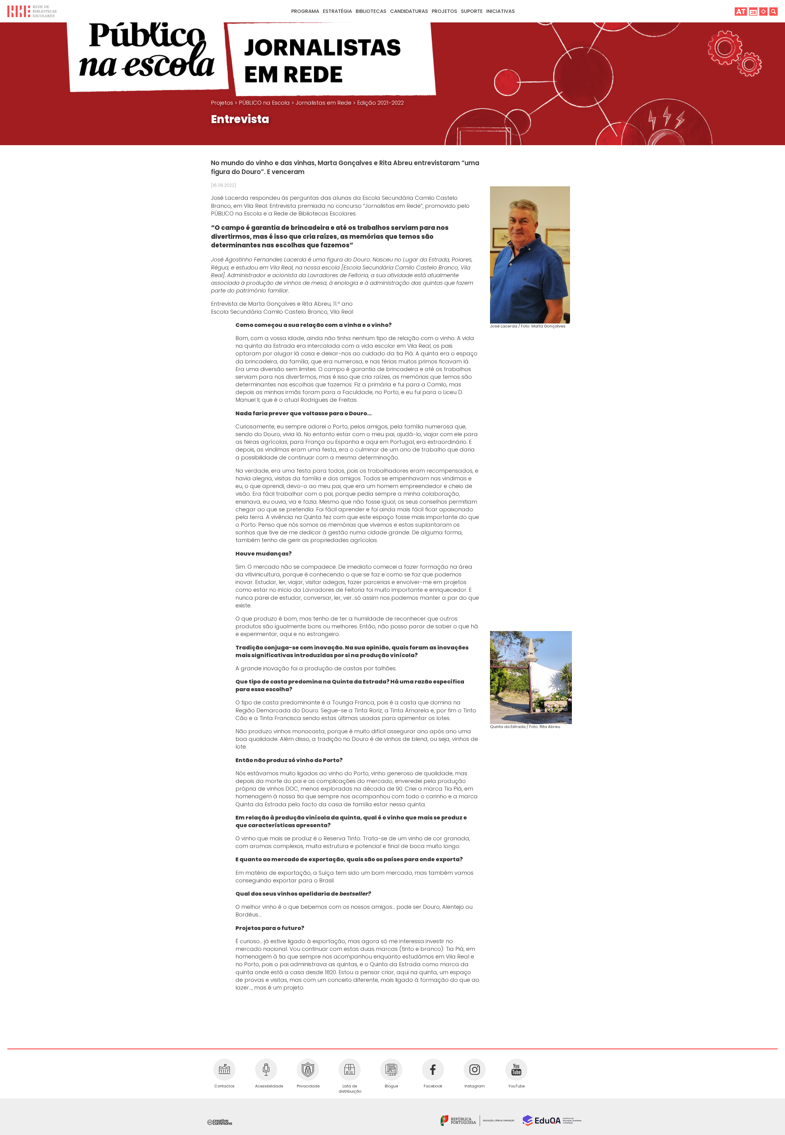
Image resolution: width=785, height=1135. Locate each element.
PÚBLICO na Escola (265, 103)
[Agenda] (753, 11)
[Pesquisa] (773, 11)
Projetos (444, 11)
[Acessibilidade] (266, 1070)
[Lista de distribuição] (350, 1070)
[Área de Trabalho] (741, 11)
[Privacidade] (308, 1070)
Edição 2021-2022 (380, 103)
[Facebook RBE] (433, 1070)
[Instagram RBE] (475, 1070)
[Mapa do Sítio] (763, 11)
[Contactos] (224, 1070)
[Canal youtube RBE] (516, 1070)
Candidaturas (409, 11)
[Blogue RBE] (391, 1070)
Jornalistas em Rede (324, 103)
